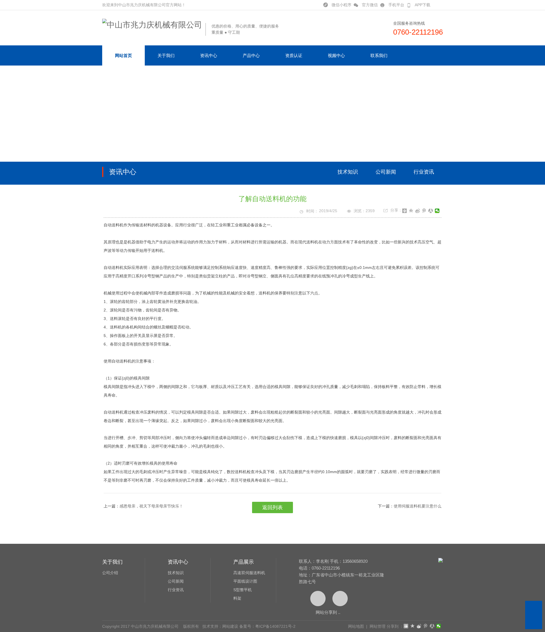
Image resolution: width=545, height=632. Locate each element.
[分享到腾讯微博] (424, 210)
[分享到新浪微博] (417, 210)
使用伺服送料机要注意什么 (417, 506)
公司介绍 (110, 572)
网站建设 (230, 626)
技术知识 (348, 172)
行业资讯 (424, 172)
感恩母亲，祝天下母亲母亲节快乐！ (151, 506)
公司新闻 (386, 172)
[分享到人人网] (430, 210)
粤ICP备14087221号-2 (275, 626)
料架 (237, 598)
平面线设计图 (245, 581)
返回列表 (272, 507)
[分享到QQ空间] (411, 210)
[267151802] (533, 609)
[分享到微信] (437, 210)
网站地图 (356, 626)
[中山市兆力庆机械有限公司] (152, 24)
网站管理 (377, 626)
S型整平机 (242, 589)
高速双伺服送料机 (249, 572)
